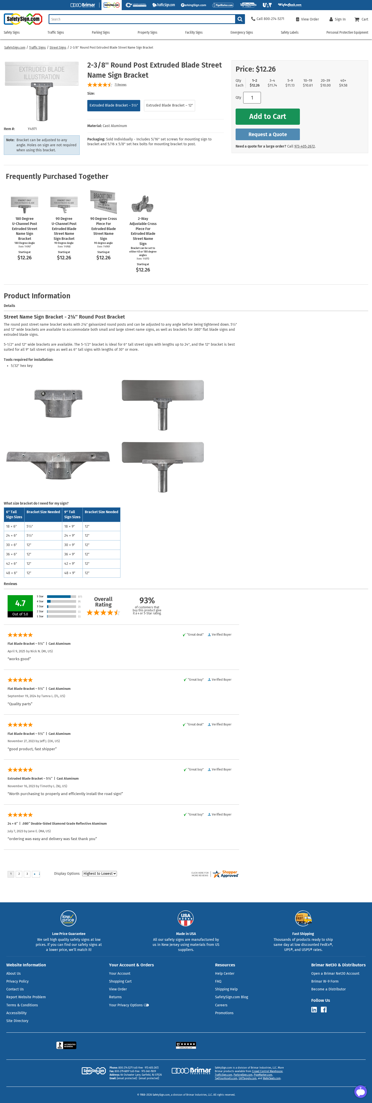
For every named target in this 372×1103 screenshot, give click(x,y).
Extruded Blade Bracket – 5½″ (114, 105)
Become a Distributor (328, 989)
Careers (221, 1005)
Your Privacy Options (126, 1005)
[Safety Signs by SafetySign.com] (21, 24)
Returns (115, 997)
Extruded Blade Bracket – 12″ (169, 105)
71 (121, 84)
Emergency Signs (242, 32)
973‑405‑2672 (304, 146)
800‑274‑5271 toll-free (130, 1067)
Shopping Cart (120, 981)
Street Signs (58, 47)
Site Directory (17, 1021)
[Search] (240, 19)
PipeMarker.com (263, 1074)
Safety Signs (12, 32)
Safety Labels (290, 32)
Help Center (224, 973)
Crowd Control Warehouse (267, 1071)
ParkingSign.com (243, 1074)
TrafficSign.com (223, 1074)
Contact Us (15, 989)
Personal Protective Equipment (347, 32)
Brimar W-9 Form (325, 981)
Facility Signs (194, 32)
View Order (118, 989)
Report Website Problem (26, 997)
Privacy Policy (17, 981)
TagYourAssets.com (226, 1078)
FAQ (218, 981)
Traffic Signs (37, 47)
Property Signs (147, 32)
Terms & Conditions (22, 1005)
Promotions (224, 1013)
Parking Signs (101, 32)
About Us (13, 973)
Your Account (119, 973)
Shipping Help (226, 989)
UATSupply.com (248, 1078)
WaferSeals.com (272, 1078)
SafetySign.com (14, 47)
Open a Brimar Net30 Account (335, 973)
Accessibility (16, 1013)
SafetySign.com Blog (231, 997)
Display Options (67, 873)
